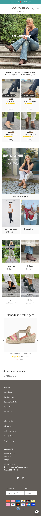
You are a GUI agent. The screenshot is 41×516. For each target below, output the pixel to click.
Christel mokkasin (11, 134)
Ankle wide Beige (11, 267)
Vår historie (8, 426)
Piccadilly (28, 229)
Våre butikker (8, 421)
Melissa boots (29, 267)
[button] (2, 9)
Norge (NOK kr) (13, 493)
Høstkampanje (19, 196)
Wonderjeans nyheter (11, 230)
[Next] (37, 340)
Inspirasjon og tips (10, 441)
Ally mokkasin (9, 301)
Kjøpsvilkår (8, 407)
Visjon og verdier (10, 431)
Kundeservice (9, 397)
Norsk (29, 493)
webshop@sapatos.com (19, 467)
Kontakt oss (8, 392)
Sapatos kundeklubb (11, 402)
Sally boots (11, 101)
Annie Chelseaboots (30, 101)
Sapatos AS (24, 513)
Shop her (20, 49)
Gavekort (7, 387)
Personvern (8, 412)
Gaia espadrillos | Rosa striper (20, 354)
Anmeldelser (8, 436)
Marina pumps (29, 301)
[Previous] (4, 340)
